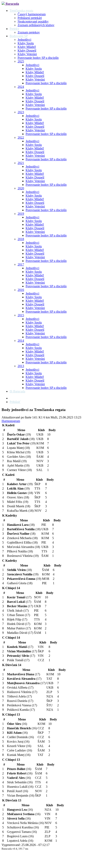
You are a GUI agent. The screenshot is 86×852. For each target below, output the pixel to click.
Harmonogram (11, 421)
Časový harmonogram (32, 14)
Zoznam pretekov (29, 32)
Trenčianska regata (21, 10)
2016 (21, 290)
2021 (21, 163)
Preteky (14, 28)
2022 (21, 137)
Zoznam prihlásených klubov (36, 25)
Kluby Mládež (27, 47)
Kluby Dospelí (27, 50)
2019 (21, 213)
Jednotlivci (24, 39)
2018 (21, 239)
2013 (21, 366)
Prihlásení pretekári (30, 18)
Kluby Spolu (26, 43)
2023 (21, 112)
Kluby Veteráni (27, 54)
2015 (21, 315)
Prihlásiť (15, 402)
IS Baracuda (17, 391)
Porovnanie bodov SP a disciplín (38, 57)
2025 (21, 61)
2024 (21, 86)
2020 (21, 188)
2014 (21, 340)
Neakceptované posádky (33, 21)
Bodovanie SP (19, 36)
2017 (21, 264)
